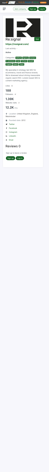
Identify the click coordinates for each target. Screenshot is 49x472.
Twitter (12, 124)
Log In (42, 9)
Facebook (13, 128)
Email (11, 140)
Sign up (33, 9)
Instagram (13, 132)
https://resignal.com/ (17, 44)
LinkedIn (12, 136)
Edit (37, 39)
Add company (20, 9)
